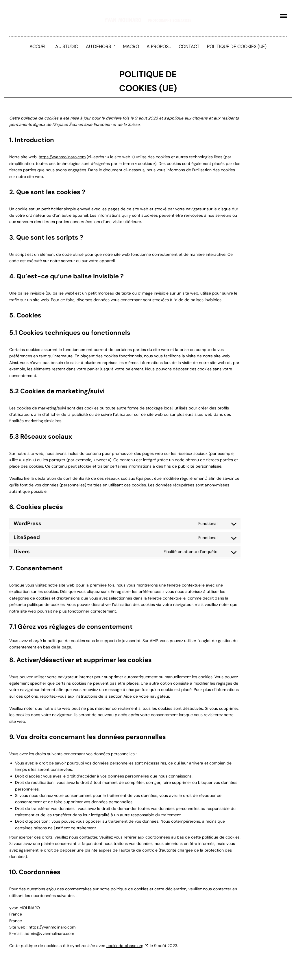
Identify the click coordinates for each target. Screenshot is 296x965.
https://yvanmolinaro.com (62, 156)
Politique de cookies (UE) (237, 46)
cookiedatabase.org (124, 945)
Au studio (66, 46)
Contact (189, 46)
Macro (131, 46)
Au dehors (98, 46)
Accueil (38, 46)
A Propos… (159, 46)
